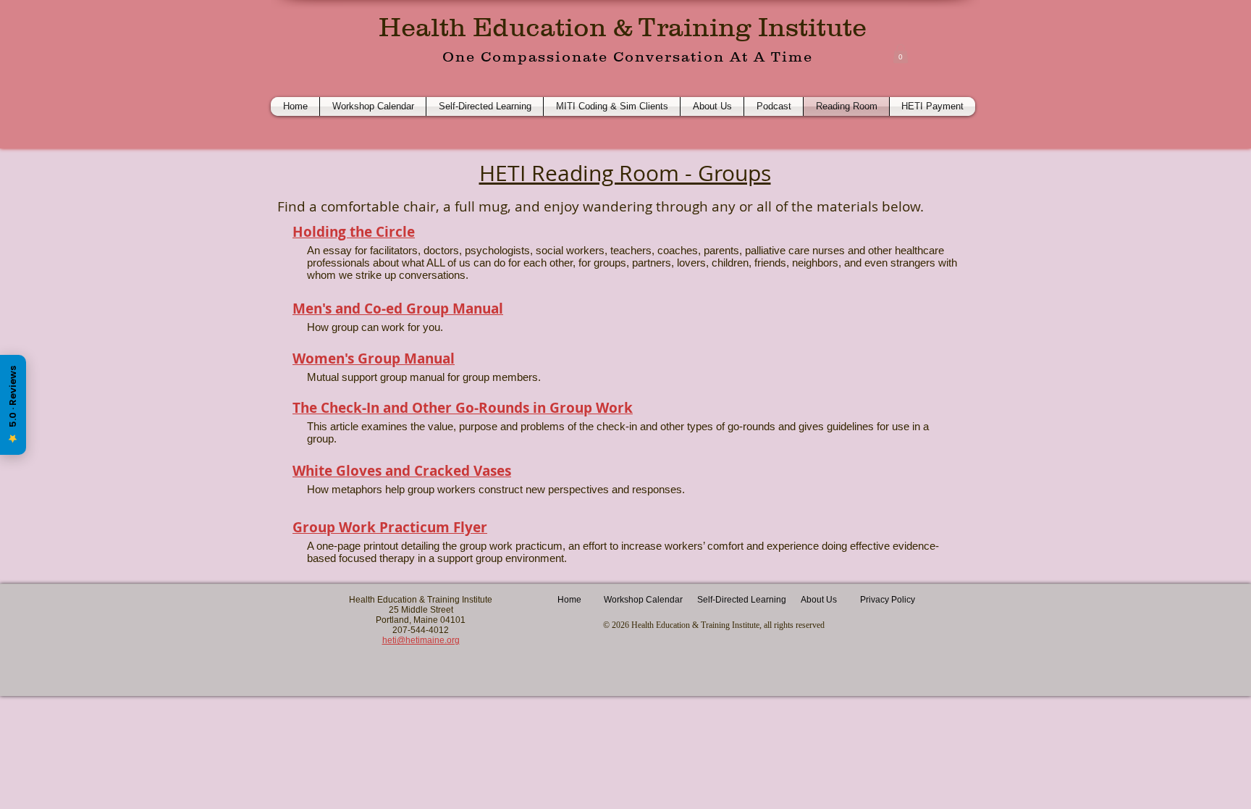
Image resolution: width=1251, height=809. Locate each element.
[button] (901, 53)
